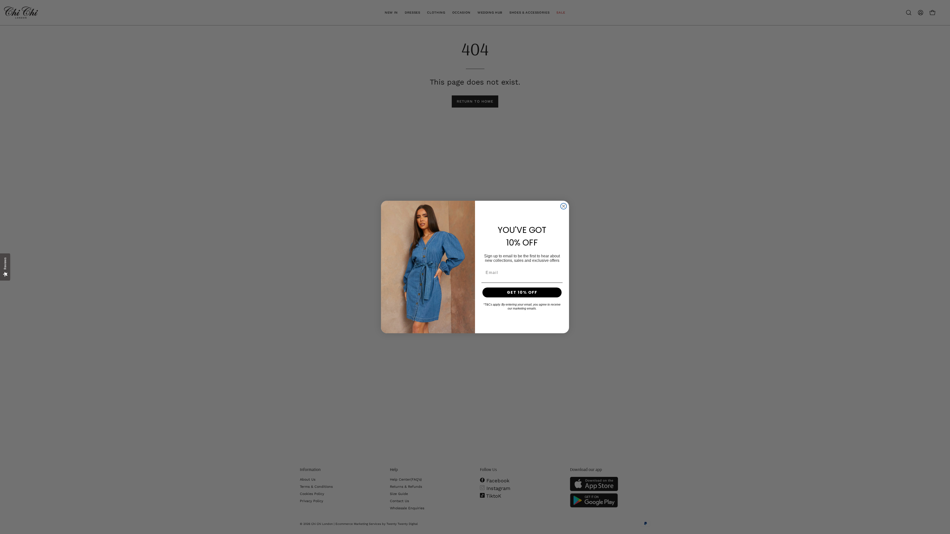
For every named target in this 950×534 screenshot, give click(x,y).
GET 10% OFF (522, 292)
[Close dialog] (564, 206)
